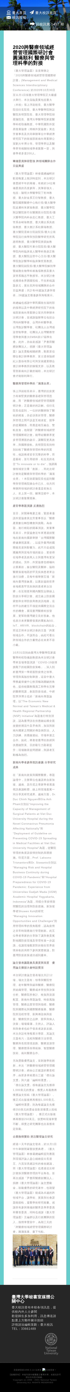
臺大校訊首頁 (46, 13)
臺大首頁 (19, 13)
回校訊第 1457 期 (50, 24)
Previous (18, 1252)
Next (51, 1252)
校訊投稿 (19, 17)
